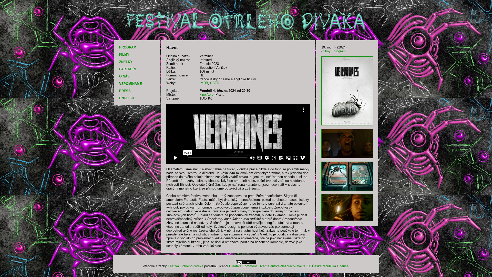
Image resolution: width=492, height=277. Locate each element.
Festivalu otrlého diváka (185, 266)
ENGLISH (126, 98)
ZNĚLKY (125, 62)
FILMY (124, 54)
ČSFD (214, 83)
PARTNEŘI (127, 69)
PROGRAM (127, 47)
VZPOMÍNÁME (130, 84)
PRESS (125, 91)
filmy (327, 51)
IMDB (204, 83)
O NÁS (124, 76)
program (340, 51)
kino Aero (206, 94)
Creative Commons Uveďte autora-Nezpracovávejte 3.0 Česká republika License (288, 266)
